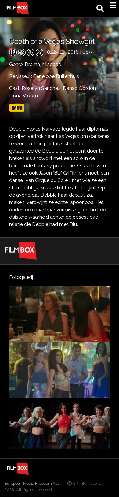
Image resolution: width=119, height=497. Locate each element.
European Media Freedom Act (32, 483)
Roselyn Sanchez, (42, 88)
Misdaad (51, 64)
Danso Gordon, (80, 88)
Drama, (33, 64)
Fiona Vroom (23, 95)
